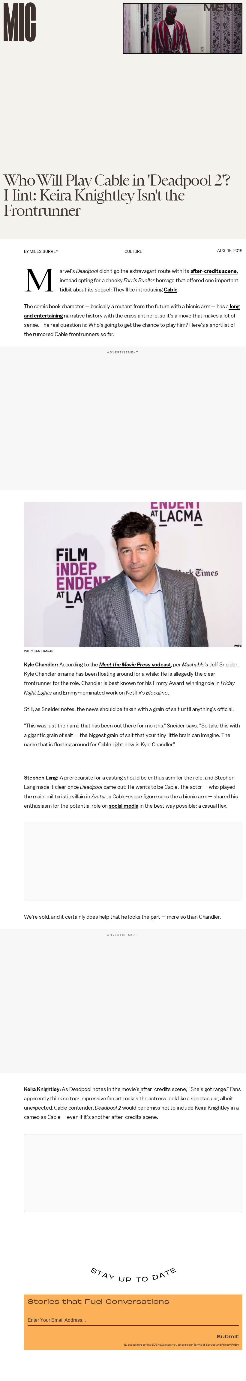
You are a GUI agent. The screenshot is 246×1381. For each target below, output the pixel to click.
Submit (228, 1336)
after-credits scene (213, 271)
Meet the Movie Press (125, 664)
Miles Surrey (44, 251)
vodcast (161, 664)
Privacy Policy (230, 1344)
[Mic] (20, 22)
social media (123, 806)
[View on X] (133, 861)
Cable (170, 289)
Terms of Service (205, 1344)
